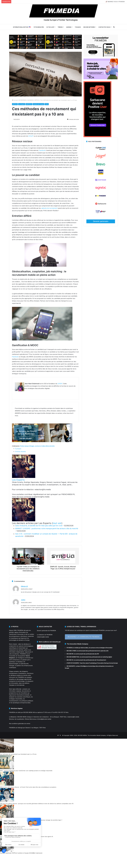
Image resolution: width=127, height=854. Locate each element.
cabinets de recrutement (49, 208)
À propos (18, 449)
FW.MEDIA (20, 630)
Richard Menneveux (31, 719)
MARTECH (29, 104)
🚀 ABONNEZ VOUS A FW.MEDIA (115, 1)
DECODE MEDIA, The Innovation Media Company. (92, 735)
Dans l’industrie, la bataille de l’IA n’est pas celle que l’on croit (38, 526)
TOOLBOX (78, 27)
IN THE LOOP (50, 27)
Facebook (42, 150)
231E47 (59, 383)
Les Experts (22, 104)
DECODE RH (70, 654)
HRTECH (36, 100)
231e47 (30, 136)
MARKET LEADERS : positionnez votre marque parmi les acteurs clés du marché (46, 528)
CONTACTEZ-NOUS (104, 27)
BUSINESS (30, 100)
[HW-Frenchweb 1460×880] (100, 79)
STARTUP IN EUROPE (73, 663)
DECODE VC (70, 660)
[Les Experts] (23, 477)
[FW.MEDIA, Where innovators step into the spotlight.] (63, 13)
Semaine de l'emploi (38, 104)
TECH (46, 104)
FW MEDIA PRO (39, 27)
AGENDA (68, 27)
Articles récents (20, 451)
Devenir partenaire (100, 221)
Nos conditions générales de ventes (19, 723)
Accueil (15, 100)
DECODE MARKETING (73, 657)
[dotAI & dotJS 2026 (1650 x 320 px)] (45, 41)
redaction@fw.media (43, 637)
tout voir (57, 523)
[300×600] (97, 136)
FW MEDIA (70, 647)
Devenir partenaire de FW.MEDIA (46, 630)
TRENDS (60, 27)
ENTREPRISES (23, 100)
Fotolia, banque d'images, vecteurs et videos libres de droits (37, 446)
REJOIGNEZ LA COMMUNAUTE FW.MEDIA (83, 637)
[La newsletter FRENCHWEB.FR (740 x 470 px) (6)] (100, 56)
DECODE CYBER (71, 650)
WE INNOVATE (71, 666)
